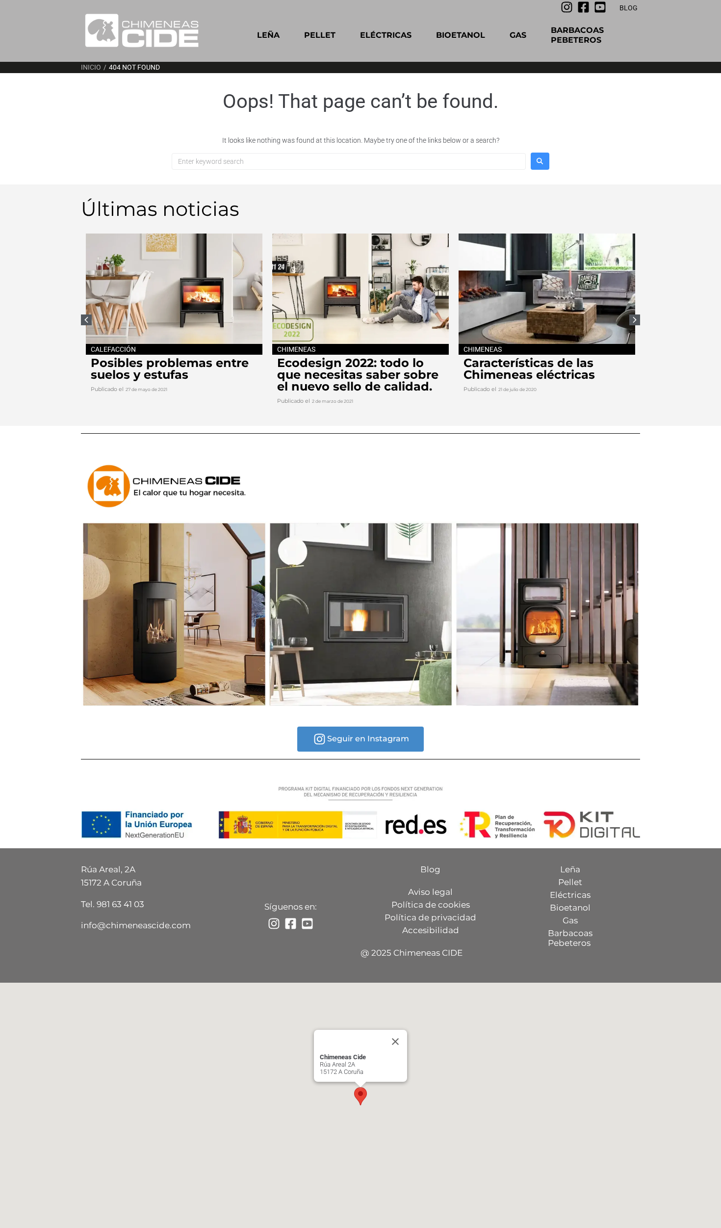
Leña (268, 35)
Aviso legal (430, 892)
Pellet (319, 35)
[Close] (395, 1041)
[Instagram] (567, 7)
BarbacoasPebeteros (577, 35)
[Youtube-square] (600, 7)
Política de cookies (430, 905)
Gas (518, 35)
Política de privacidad (430, 917)
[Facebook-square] (583, 7)
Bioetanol (460, 35)
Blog (430, 869)
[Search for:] (349, 161)
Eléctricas (386, 35)
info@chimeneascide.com (136, 925)
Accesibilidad (430, 930)
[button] (634, 319)
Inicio (91, 67)
